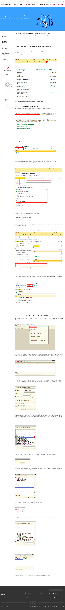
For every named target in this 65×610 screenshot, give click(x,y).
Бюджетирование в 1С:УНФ (8, 100)
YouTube (35, 602)
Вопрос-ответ (41, 594)
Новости (3, 77)
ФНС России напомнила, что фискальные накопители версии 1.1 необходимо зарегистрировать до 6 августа (8, 84)
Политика (13, 593)
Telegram (33, 602)
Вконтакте (30, 602)
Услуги (2, 592)
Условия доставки (28, 594)
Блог (26, 590)
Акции (2, 590)
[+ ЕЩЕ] (51, 4)
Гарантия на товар (28, 596)
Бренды (3, 594)
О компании (14, 590)
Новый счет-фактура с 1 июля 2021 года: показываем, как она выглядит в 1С (8, 92)
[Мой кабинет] (63, 1)
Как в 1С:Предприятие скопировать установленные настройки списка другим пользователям (8, 105)
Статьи (2, 97)
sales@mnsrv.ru (53, 595)
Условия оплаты (27, 593)
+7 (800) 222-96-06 (19, 1)
